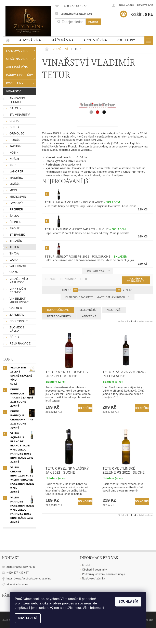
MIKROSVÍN (18, 196)
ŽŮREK (15, 337)
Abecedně (89, 316)
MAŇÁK (15, 184)
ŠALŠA (14, 215)
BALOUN (16, 108)
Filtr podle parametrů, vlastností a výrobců (95, 297)
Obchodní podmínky (94, 569)
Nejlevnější (87, 310)
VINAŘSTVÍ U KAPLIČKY (19, 280)
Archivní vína (95, 40)
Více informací (93, 608)
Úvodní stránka (8, 40)
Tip (87, 279)
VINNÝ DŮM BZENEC (18, 290)
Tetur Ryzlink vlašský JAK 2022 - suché (85, 229)
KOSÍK (14, 152)
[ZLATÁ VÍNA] (28, 21)
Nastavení (27, 618)
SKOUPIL (16, 228)
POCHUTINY (126, 40)
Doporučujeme (58, 310)
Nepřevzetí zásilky (93, 578)
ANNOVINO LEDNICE (17, 100)
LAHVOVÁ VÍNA (29, 40)
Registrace (144, 5)
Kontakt (87, 565)
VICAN (14, 272)
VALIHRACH (18, 266)
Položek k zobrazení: (135, 280)
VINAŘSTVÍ (14, 91)
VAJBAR (15, 259)
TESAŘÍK (16, 241)
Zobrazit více (95, 271)
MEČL (14, 190)
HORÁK (15, 140)
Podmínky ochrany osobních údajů (103, 574)
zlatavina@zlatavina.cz (20, 566)
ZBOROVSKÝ (19, 321)
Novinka (70, 279)
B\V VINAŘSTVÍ (20, 114)
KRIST (14, 165)
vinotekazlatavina (17, 584)
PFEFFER (16, 209)
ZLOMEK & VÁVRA (17, 329)
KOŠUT (15, 158)
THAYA (14, 253)
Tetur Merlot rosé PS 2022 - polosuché (86, 256)
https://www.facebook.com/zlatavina (28, 578)
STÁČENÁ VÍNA (62, 40)
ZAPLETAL (17, 314)
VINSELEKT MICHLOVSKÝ (19, 300)
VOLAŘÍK (16, 308)
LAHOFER (16, 171)
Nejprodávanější (59, 316)
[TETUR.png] (97, 106)
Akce (53, 279)
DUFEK (15, 127)
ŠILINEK (15, 222)
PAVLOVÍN (17, 203)
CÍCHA (14, 120)
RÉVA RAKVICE (20, 343)
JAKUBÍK (16, 146)
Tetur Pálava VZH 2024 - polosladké (82, 202)
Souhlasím (128, 601)
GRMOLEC (17, 133)
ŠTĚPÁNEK (17, 234)
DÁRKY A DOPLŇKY (19, 75)
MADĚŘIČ (16, 177)
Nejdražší (114, 310)
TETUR (15, 247)
